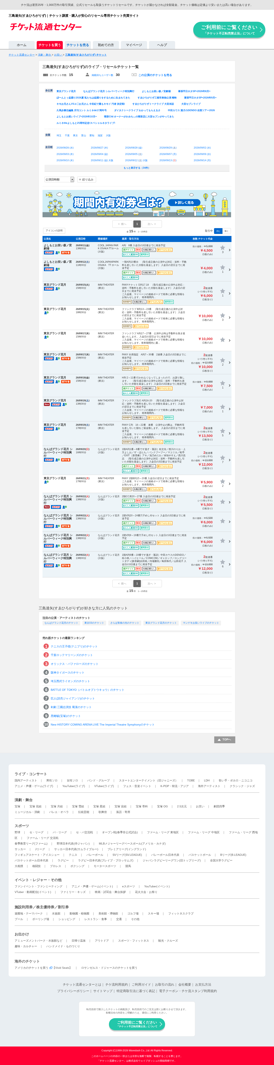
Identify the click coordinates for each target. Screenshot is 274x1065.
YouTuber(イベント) (157, 886)
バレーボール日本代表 (165, 854)
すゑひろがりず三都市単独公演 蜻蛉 (157, 97)
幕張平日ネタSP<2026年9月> (200, 97)
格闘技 (36, 866)
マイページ (134, 45)
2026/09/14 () (202, 160)
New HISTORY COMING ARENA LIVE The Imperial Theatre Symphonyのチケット (103, 724)
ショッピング (66, 919)
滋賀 (100, 135)
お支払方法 (203, 984)
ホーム (21, 45)
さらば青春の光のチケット (124, 622)
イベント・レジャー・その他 (38, 880)
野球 (17, 832)
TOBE (191, 780)
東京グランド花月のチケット (161, 622)
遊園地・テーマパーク (29, 913)
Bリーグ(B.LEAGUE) (233, 854)
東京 (75, 135)
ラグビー (63, 860)
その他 (135, 919)
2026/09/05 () (133, 154)
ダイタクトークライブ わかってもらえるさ (137, 110)
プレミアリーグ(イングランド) (127, 849)
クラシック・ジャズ (242, 786)
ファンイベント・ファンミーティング (38, 886)
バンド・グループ (98, 780)
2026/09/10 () (65, 160)
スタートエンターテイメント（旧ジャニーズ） (148, 780)
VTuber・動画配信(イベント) (33, 892)
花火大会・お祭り (146, 892)
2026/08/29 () (168, 147)
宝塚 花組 (35, 806)
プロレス (55, 866)
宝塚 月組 (57, 806)
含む (218, 231)
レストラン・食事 (95, 919)
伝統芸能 (83, 812)
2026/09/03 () (65, 154)
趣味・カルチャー (26, 946)
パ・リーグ (60, 832)
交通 (119, 919)
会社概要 (184, 984)
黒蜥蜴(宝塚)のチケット (66, 716)
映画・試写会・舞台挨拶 (110, 892)
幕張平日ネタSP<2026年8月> (194, 91)
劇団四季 (219, 806)
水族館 (56, 913)
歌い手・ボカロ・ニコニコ (236, 780)
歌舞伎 (102, 812)
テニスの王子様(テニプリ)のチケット (74, 646)
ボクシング (77, 866)
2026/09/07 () (168, 154)
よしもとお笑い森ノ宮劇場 (156, 91)
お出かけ (22, 934)
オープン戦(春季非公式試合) (120, 832)
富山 (83, 135)
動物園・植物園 (79, 913)
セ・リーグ (36, 832)
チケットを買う (50, 45)
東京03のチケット (94, 622)
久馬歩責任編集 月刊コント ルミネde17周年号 (82, 110)
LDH (207, 780)
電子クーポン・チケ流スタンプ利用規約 (188, 991)
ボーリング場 (40, 919)
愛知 (91, 135)
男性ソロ (52, 780)
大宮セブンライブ (191, 104)
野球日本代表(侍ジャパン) (73, 843)
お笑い (200, 806)
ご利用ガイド (141, 984)
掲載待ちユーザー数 (102, 75)
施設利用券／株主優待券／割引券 (42, 907)
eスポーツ (128, 886)
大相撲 (19, 866)
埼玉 (59, 135)
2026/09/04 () (99, 154)
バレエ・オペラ (59, 812)
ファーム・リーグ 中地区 (204, 832)
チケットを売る (78, 45)
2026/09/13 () (168, 160)
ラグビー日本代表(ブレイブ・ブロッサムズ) (105, 860)
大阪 (108, 135)
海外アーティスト (209, 786)
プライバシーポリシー (73, 991)
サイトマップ (103, 991)
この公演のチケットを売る (155, 75)
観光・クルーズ (168, 940)
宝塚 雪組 (78, 806)
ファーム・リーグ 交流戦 (42, 837)
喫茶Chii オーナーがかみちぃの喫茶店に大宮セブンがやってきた (139, 116)
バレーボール (94, 854)
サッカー (20, 849)
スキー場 (153, 913)
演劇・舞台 (24, 800)
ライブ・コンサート (31, 774)
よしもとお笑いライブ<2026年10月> (77, 116)
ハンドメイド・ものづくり (63, 946)
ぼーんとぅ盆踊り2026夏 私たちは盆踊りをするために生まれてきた (93, 97)
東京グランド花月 (66, 91)
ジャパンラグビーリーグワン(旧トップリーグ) (172, 860)
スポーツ (22, 826)
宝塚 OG (162, 806)
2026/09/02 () (202, 147)
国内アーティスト (26, 780)
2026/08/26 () (65, 147)
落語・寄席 (123, 812)
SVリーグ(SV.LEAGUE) (127, 854)
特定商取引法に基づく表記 (136, 991)
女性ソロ (72, 780)
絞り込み (87, 179)
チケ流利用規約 (116, 984)
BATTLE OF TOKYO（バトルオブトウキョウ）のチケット (87, 689)
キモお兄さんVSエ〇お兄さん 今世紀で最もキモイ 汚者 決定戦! (91, 104)
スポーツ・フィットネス (133, 940)
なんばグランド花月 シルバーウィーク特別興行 (108, 91)
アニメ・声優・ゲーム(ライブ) (34, 786)
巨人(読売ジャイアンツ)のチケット (73, 698)
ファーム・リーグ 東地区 (163, 832)
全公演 (49, 90)
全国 (47, 134)
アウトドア (102, 940)
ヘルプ (162, 45)
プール (19, 919)
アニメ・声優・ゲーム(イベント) (92, 886)
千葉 (67, 135)
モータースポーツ (105, 866)
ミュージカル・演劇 (27, 812)
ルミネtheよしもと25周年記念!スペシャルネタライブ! (86, 123)
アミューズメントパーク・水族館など (38, 940)
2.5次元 (182, 806)
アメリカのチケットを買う (31, 967)
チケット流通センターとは (82, 984)
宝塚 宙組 (121, 806)
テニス (73, 854)
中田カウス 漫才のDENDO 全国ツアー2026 (191, 110)
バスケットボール (200, 854)
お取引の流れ (164, 984)
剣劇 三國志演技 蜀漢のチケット (71, 707)
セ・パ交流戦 (84, 832)
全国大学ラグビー (221, 860)
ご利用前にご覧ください (229, 29)
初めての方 (106, 45)
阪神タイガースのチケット (67, 672)
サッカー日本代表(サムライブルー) (76, 849)
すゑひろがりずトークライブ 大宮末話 (153, 104)
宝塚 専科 (142, 806)
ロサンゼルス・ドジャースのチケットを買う (109, 967)
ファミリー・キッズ (73, 892)
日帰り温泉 (79, 940)
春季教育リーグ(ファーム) (31, 843)
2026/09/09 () (202, 154)
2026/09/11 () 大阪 (102, 160)
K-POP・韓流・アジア (174, 786)
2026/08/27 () (99, 147)
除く (227, 231)
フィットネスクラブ (181, 913)
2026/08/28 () (133, 147)
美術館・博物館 (108, 913)
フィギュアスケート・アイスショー (37, 854)
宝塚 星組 (99, 806)
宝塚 (17, 806)
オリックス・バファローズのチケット (74, 663)
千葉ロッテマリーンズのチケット (72, 655)
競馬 (128, 866)
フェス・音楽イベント (137, 786)
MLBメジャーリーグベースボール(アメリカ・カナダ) (132, 843)
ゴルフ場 (133, 913)
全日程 (49, 147)
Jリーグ (40, 849)
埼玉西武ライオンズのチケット (70, 681)
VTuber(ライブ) (104, 786)
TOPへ (226, 739)
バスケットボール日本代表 (31, 860)
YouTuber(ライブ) (73, 786)
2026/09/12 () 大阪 (136, 160)
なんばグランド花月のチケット (61, 622)
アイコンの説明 (54, 230)
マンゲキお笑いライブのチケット (201, 622)
